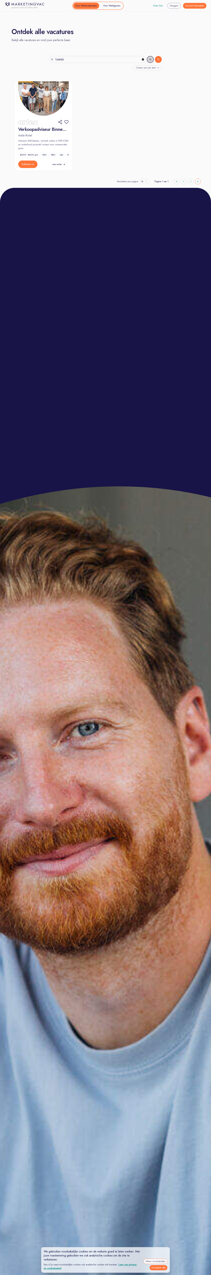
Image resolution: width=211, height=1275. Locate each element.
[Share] (60, 122)
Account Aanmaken (194, 5)
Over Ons (158, 5)
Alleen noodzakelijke (155, 1261)
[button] (66, 122)
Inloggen (174, 5)
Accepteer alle (158, 1267)
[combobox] (144, 181)
